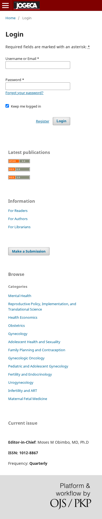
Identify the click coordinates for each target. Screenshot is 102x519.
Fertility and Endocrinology (30, 374)
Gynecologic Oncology (26, 358)
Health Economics (22, 317)
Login (61, 121)
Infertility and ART (22, 390)
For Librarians (19, 226)
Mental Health (19, 295)
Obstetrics (16, 325)
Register (42, 121)
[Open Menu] (5, 5)
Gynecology (17, 333)
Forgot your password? (24, 92)
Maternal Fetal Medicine (27, 398)
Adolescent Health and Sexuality (34, 341)
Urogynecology (20, 382)
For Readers (17, 210)
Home (10, 17)
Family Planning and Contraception (36, 349)
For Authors (17, 218)
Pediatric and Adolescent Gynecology (38, 366)
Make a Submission (29, 251)
